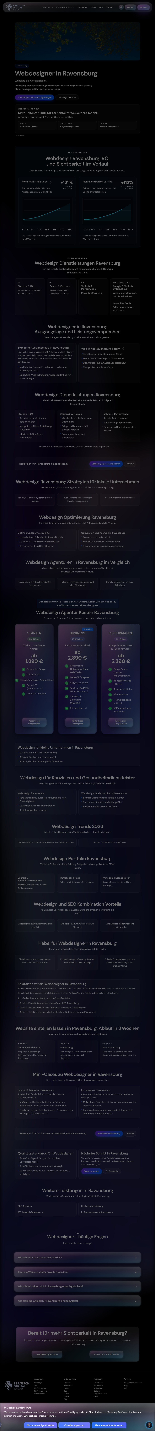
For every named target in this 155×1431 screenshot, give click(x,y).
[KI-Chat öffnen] (149, 1425)
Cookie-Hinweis (47, 1415)
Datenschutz (30, 1415)
